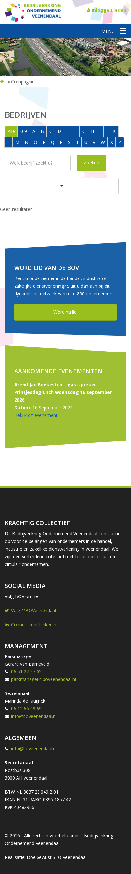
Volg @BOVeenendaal (33, 610)
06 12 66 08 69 (26, 709)
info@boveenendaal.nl (34, 716)
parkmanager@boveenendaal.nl (43, 679)
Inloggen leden (109, 10)
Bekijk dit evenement (36, 415)
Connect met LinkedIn (33, 624)
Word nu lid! (65, 312)
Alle (11, 131)
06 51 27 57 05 (26, 672)
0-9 (23, 131)
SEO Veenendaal (69, 857)
